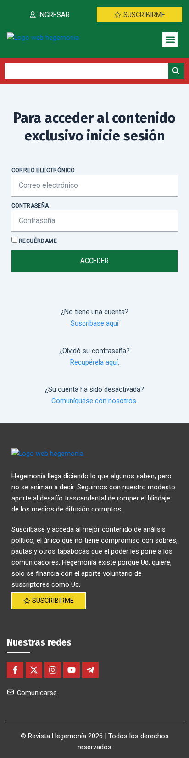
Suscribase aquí (94, 323)
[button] (170, 39)
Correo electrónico (43, 170)
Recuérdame (37, 241)
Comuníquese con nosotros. (94, 401)
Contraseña (30, 205)
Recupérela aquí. (94, 362)
